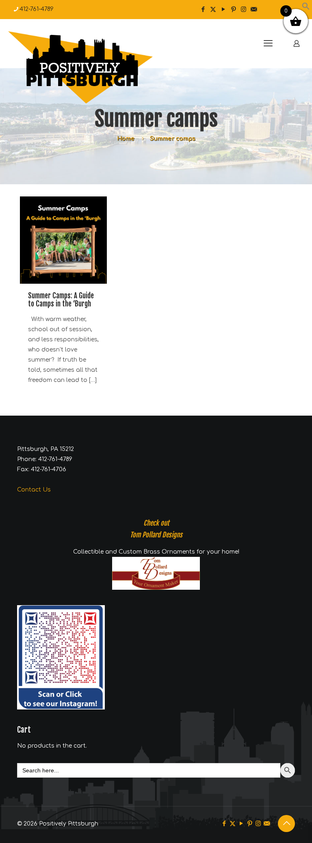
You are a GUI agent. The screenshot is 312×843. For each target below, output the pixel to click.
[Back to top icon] (286, 823)
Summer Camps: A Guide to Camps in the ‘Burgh (61, 299)
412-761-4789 (37, 9)
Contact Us (34, 490)
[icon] (254, 9)
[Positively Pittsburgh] (97, 67)
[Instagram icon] (243, 9)
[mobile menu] (268, 43)
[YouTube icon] (223, 9)
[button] (306, 8)
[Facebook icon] (203, 9)
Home (125, 139)
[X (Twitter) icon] (213, 9)
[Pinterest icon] (233, 9)
